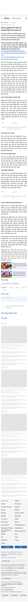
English (3, 534)
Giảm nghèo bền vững (7, 528)
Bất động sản (4, 522)
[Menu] (2, 18)
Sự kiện (21, 547)
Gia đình (13, 22)
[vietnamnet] (7, 19)
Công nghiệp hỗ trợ (20, 525)
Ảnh (2, 537)
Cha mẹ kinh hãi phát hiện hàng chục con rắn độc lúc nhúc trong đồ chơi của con (13, 53)
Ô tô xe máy (4, 519)
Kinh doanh (18, 504)
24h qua (3, 543)
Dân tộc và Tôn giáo (6, 507)
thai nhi (5, 73)
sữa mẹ (17, 287)
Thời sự (3, 504)
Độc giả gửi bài (14, 595)
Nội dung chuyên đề (20, 531)
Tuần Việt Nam (5, 525)
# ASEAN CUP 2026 (16, 18)
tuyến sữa (16, 106)
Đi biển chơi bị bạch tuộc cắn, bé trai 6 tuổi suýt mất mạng (20, 265)
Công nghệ (17, 516)
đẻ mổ (4, 290)
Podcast (17, 540)
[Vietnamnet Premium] (5, 501)
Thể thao (17, 507)
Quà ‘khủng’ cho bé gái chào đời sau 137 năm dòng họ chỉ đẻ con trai (19, 274)
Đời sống (5, 22)
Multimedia (4, 540)
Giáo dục (3, 510)
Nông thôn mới (19, 528)
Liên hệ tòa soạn (6, 561)
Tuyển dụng (23, 595)
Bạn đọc (17, 522)
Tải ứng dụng (5, 595)
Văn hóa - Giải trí (19, 513)
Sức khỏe (3, 516)
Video (16, 537)
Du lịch (16, 519)
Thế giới (17, 510)
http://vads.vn (9, 589)
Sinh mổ (11, 287)
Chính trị (17, 501)
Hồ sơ (16, 534)
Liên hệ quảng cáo (6, 578)
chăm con (24, 287)
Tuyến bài (7, 547)
